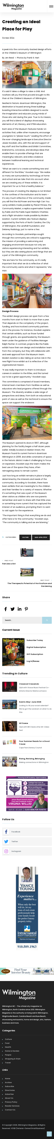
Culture (25, 537)
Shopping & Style (12, 1059)
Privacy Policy (11, 1102)
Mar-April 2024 (41, 537)
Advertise (9, 1094)
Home (7, 1078)
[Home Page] (13, 3)
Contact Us (10, 1110)
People (8, 1055)
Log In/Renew (33, 661)
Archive (8, 1082)
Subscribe (9, 1086)
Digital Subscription (36, 647)
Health (8, 1047)
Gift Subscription (35, 654)
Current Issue (11, 630)
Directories (10, 1090)
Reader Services (12, 1106)
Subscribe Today (35, 640)
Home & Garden (12, 1051)
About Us (9, 1098)
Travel (8, 1062)
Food (7, 1043)
